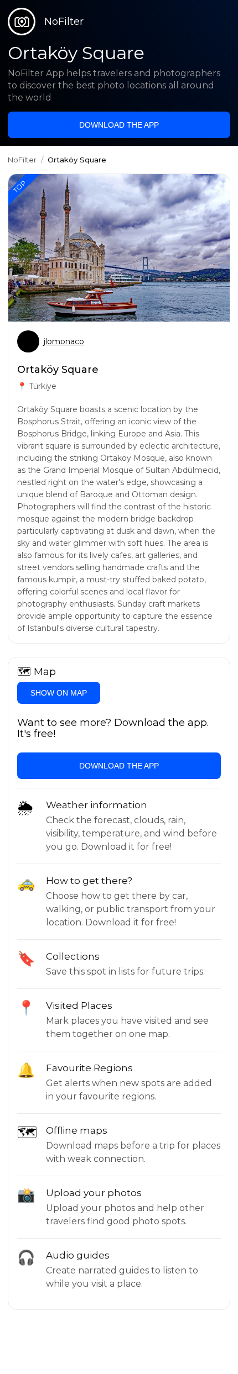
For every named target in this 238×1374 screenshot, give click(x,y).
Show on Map (58, 692)
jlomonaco (64, 341)
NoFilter (22, 159)
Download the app (119, 124)
